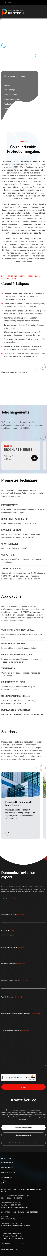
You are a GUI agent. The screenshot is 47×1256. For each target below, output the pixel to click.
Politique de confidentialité (12, 1234)
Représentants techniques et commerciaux (23, 1143)
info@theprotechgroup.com (18, 1207)
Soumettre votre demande (23, 1127)
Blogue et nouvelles (8, 1172)
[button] (43, 367)
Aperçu (7, 85)
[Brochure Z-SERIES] (34, 458)
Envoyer (23, 1087)
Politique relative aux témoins (13, 1238)
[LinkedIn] (3, 1182)
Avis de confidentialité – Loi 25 (13, 1236)
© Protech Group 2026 (9, 1250)
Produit (4, 27)
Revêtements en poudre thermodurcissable (19, 31)
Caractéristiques (10, 90)
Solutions (7, 109)
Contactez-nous (7, 1163)
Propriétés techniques (12, 99)
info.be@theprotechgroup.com (19, 1226)
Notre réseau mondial (23, 1135)
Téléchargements (10, 94)
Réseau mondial (7, 1167)
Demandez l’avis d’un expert (14, 113)
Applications (8, 104)
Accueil (4, 23)
